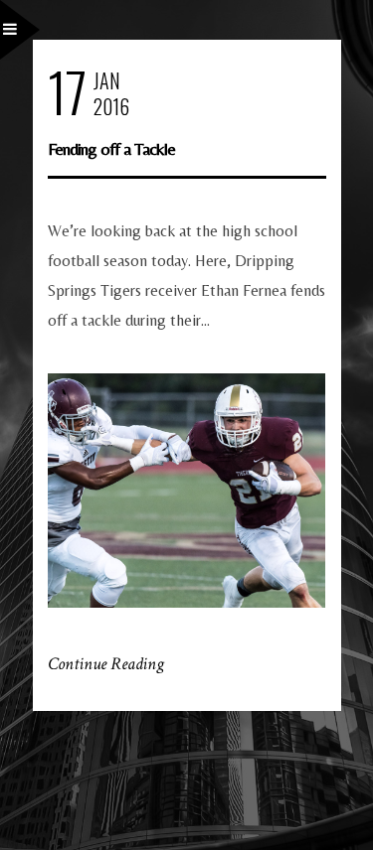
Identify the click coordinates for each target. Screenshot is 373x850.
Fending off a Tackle (111, 148)
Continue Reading (106, 663)
